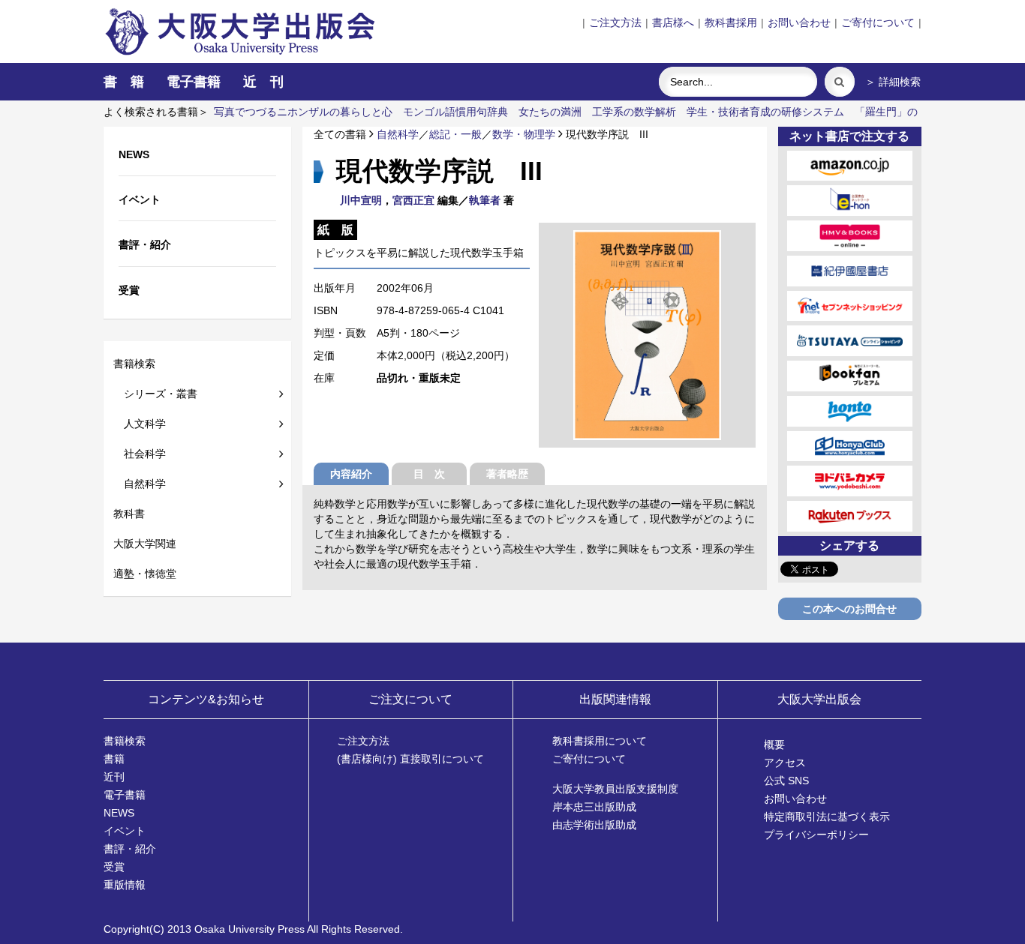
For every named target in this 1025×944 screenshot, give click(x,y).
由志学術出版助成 (594, 825)
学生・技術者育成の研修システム (765, 112)
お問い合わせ (799, 22)
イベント (125, 831)
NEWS (119, 813)
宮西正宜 (413, 200)
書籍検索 (134, 364)
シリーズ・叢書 (155, 394)
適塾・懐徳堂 (144, 574)
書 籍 (124, 81)
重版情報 (125, 885)
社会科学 (139, 454)
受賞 (114, 867)
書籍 (114, 759)
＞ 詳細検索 (893, 82)
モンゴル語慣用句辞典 (455, 112)
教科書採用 (731, 22)
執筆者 (484, 200)
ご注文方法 (615, 22)
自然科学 (139, 484)
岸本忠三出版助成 (594, 807)
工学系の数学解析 (634, 112)
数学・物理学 (523, 134)
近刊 (114, 777)
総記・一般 (455, 134)
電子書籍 (194, 81)
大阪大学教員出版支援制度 (615, 789)
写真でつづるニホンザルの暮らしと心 (303, 112)
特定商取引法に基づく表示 (827, 817)
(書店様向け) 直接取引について (410, 759)
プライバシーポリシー (816, 835)
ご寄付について (878, 22)
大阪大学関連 (144, 544)
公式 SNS (786, 781)
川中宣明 (361, 200)
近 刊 (263, 81)
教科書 (129, 514)
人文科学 (139, 424)
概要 (774, 745)
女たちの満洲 (550, 112)
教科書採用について (599, 741)
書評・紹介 (130, 849)
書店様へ (673, 22)
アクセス (785, 763)
